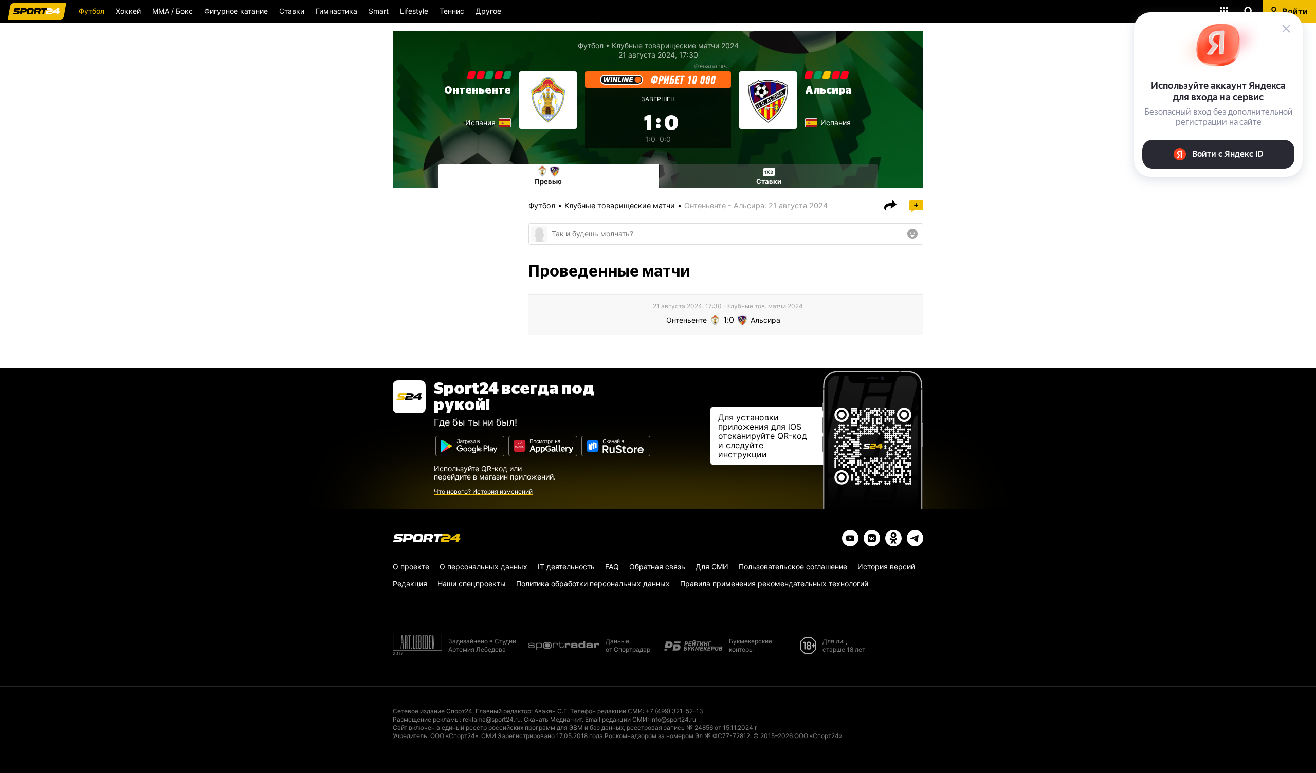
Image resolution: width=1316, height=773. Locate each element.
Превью (548, 181)
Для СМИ (712, 566)
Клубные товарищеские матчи (619, 205)
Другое (488, 11)
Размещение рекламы (426, 719)
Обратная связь (657, 566)
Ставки (291, 11)
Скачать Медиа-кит (553, 719)
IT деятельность (566, 566)
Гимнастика (336, 11)
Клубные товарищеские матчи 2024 (675, 45)
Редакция (410, 583)
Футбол (91, 11)
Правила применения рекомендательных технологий (774, 583)
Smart (379, 11)
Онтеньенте (477, 90)
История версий (886, 566)
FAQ (612, 566)
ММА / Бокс (172, 11)
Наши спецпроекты (471, 583)
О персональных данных (483, 566)
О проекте (411, 566)
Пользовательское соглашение (793, 566)
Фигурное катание (236, 11)
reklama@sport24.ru (492, 719)
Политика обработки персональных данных (593, 583)
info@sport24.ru (673, 719)
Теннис (452, 11)
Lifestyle (414, 11)
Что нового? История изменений (483, 491)
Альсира (828, 90)
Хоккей (128, 11)
